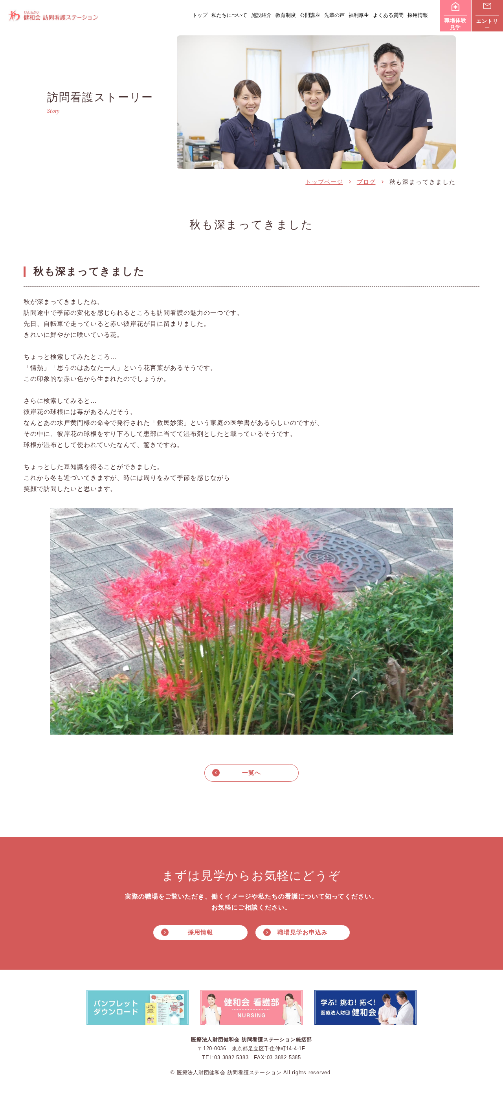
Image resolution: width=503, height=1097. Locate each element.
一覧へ (251, 772)
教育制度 (285, 15)
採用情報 (418, 15)
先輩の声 (334, 15)
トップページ (324, 181)
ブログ (366, 181)
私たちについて (229, 15)
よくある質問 (388, 15)
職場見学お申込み (302, 932)
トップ (199, 15)
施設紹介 (261, 15)
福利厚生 (359, 15)
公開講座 (310, 15)
